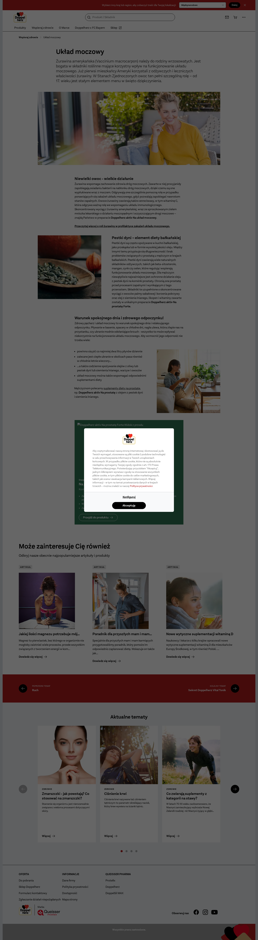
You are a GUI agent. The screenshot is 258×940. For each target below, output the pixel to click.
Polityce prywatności (141, 486)
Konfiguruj (129, 497)
